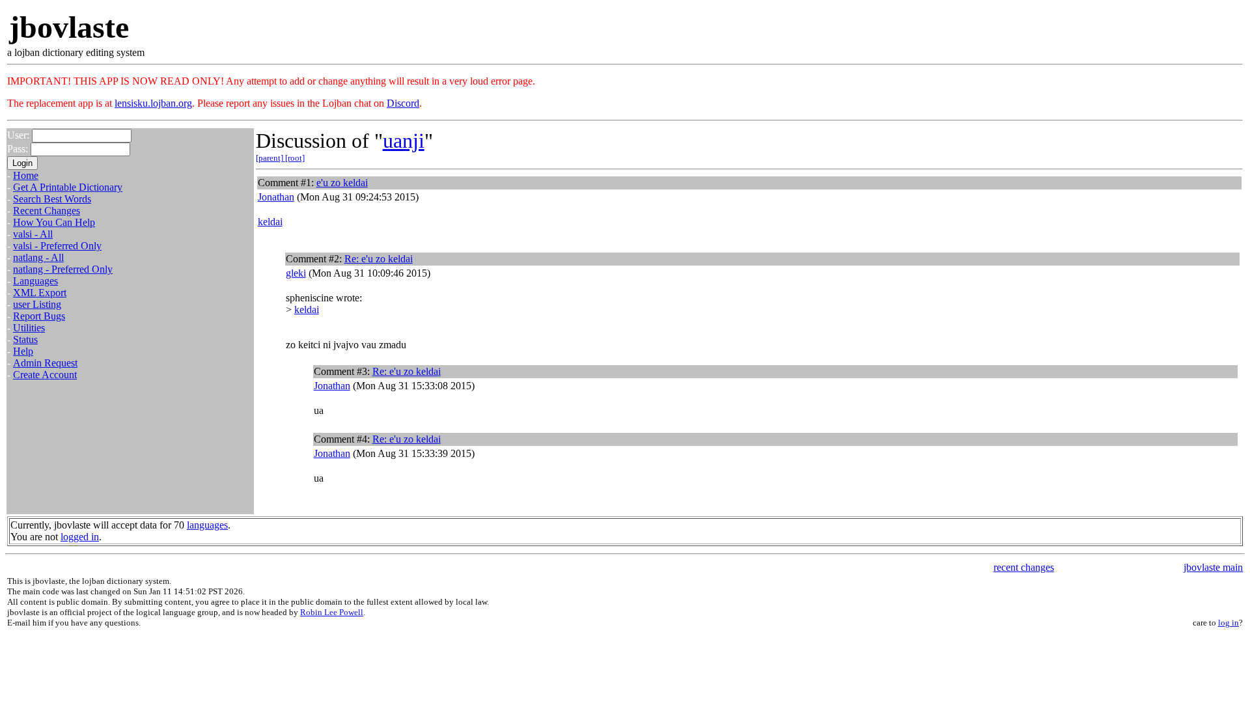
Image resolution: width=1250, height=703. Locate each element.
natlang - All (38, 257)
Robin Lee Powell (331, 612)
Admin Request (45, 362)
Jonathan (276, 196)
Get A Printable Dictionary (67, 187)
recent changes (1023, 567)
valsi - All (33, 234)
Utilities (29, 327)
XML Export (39, 292)
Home (25, 175)
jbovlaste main (1213, 567)
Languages (35, 280)
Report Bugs (39, 316)
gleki (296, 273)
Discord (403, 103)
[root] (295, 158)
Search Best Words (52, 198)
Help (23, 351)
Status (25, 339)
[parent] (270, 158)
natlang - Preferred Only (63, 269)
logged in (80, 536)
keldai (270, 221)
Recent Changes (46, 210)
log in (1228, 622)
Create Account (45, 374)
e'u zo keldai (342, 182)
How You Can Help (54, 222)
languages (207, 525)
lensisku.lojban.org (153, 103)
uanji (403, 140)
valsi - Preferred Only (57, 245)
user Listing (37, 304)
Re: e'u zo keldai (378, 258)
